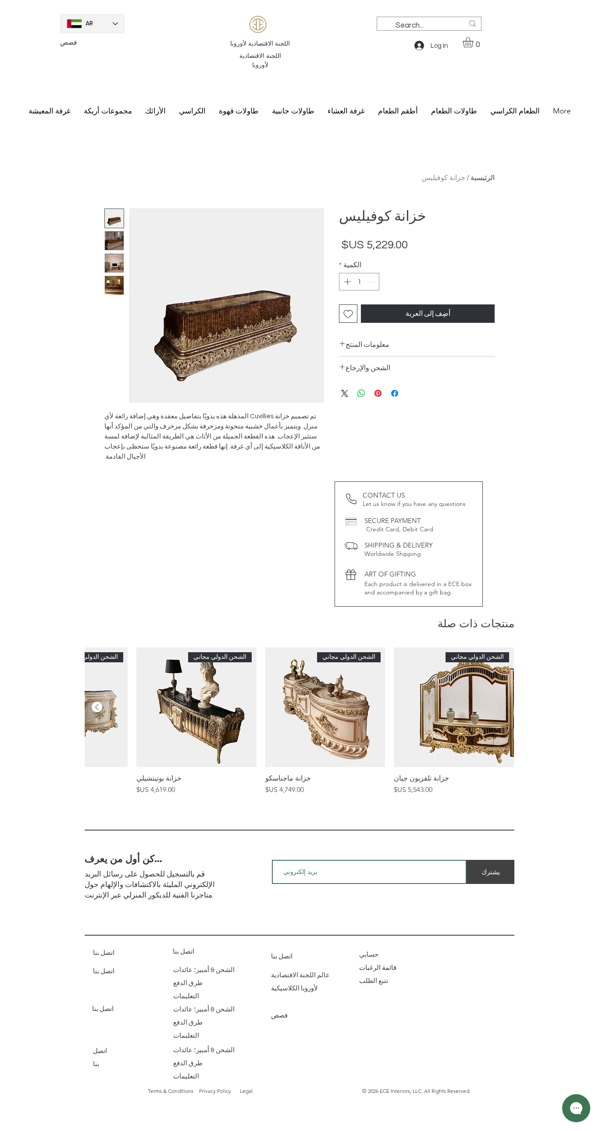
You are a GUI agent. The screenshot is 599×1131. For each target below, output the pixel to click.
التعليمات (186, 996)
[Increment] (346, 281)
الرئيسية (483, 177)
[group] (299, 721)
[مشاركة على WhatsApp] (361, 393)
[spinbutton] (359, 281)
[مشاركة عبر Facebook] (394, 393)
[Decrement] (372, 281)
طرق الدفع (188, 983)
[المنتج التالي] (97, 707)
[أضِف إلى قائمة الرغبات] (348, 313)
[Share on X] (344, 393)
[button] (474, 42)
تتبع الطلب (374, 981)
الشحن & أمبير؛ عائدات (204, 970)
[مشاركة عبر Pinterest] (378, 393)
